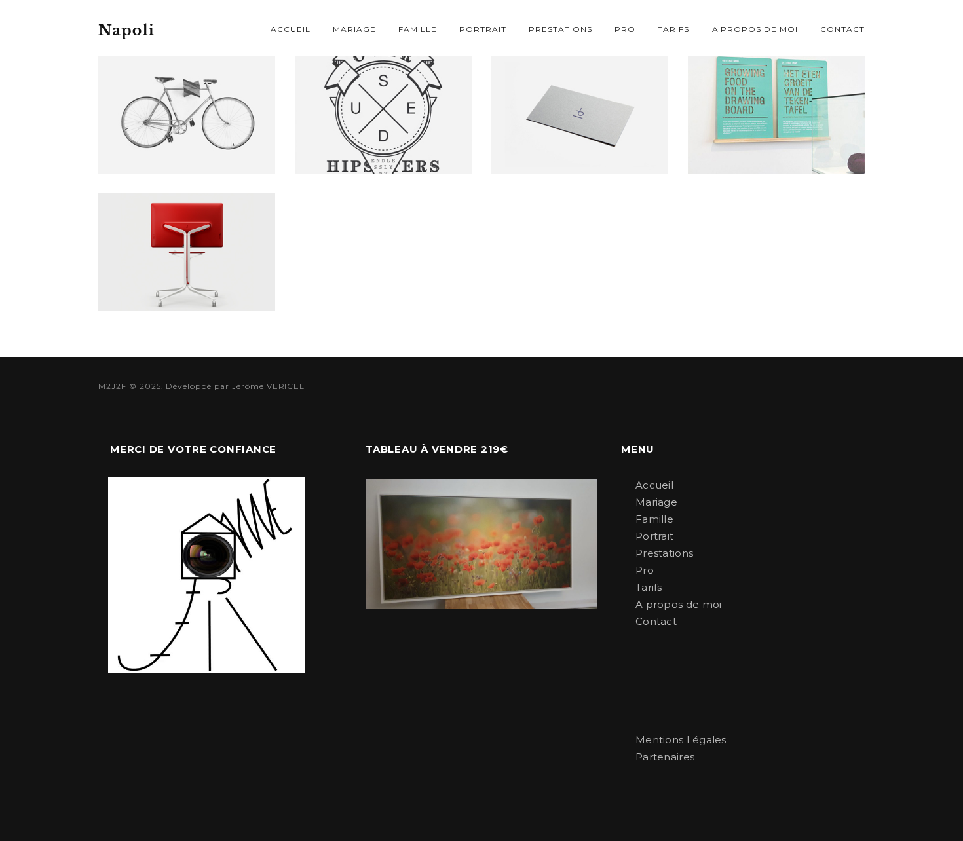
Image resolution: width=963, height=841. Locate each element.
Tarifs (673, 29)
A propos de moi (755, 29)
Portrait (482, 29)
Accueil (291, 29)
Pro (624, 29)
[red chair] (186, 252)
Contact (842, 29)
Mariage (354, 29)
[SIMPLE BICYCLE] (186, 115)
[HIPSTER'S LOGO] (383, 115)
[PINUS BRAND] (579, 115)
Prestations (560, 29)
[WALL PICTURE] (776, 115)
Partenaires (664, 757)
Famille (417, 29)
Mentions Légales (681, 740)
